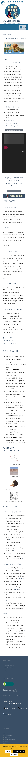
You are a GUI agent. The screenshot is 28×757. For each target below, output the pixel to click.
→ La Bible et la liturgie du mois (10, 671)
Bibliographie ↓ (11, 120)
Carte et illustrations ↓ (13, 123)
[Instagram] (10, 1)
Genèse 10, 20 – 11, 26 (12, 107)
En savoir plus (14, 754)
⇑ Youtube (20, 579)
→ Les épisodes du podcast (9, 667)
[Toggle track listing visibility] (22, 154)
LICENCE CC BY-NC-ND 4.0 (13, 695)
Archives (6, 743)
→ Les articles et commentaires (10, 669)
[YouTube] (17, 1)
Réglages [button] (8, 751)
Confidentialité (7, 737)
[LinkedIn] (13, 1)
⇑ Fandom (17, 589)
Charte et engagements (9, 739)
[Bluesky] (6, 1)
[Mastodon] (8, 1)
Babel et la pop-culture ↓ (14, 126)
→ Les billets (6, 673)
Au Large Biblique (12, 20)
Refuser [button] (22, 751)
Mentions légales (8, 735)
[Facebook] (15, 1)
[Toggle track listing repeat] (5, 154)
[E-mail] (19, 1)
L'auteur (6, 733)
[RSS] (22, 1)
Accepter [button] (16, 751)
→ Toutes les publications (8, 665)
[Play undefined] (6, 147)
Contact (6, 741)
